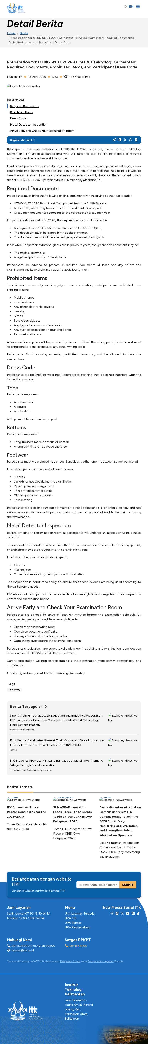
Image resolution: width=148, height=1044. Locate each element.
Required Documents (24, 106)
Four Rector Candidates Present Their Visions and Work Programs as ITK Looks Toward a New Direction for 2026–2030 (57, 743)
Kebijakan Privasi (70, 961)
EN (131, 6)
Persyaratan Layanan (101, 961)
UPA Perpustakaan (77, 927)
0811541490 (78, 946)
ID (125, 6)
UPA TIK (71, 918)
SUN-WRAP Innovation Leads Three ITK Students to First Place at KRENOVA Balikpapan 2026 (72, 814)
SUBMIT (128, 884)
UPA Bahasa (73, 923)
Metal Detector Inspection (28, 124)
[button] (137, 17)
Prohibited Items (21, 112)
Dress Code (18, 118)
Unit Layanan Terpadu (80, 913)
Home (11, 33)
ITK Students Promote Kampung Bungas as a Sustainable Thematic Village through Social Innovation (56, 763)
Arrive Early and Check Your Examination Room (42, 131)
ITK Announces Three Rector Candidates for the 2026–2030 (26, 812)
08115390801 (21, 946)
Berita (24, 33)
